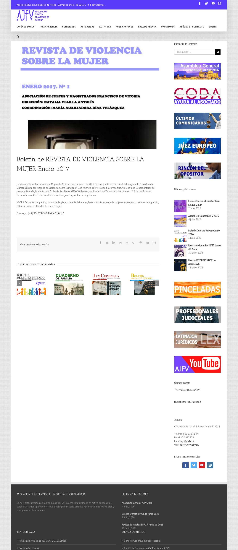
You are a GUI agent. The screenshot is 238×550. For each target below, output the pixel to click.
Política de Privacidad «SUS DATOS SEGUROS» (42, 540)
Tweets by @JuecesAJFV (187, 390)
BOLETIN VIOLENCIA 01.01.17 (48, 213)
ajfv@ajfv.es (98, 4)
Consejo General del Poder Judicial (142, 540)
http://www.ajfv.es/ (189, 444)
